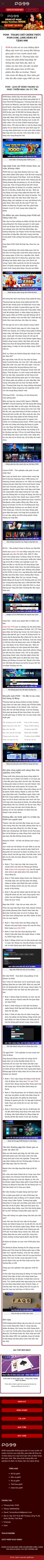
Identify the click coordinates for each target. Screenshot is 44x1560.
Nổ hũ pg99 (15, 1473)
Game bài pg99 (17, 1488)
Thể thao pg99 (16, 1484)
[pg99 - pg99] (22, 3)
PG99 (7, 47)
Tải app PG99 (32, 1081)
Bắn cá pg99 (16, 1477)
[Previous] (2, 1372)
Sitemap (7, 1522)
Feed (5, 1525)
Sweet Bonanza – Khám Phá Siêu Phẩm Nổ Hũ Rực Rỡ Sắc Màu (20, 1379)
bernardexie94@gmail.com (21, 1512)
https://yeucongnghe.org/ (19, 869)
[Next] (39, 1372)
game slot (15, 551)
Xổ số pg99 (15, 1481)
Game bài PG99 (9, 627)
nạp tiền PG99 (19, 928)
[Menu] (3, 3)
